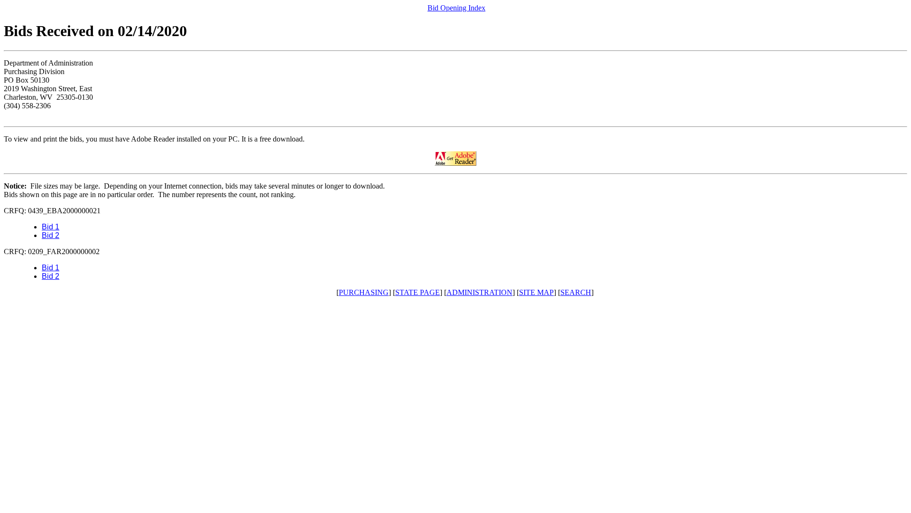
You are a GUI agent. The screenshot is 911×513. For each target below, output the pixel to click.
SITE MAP (536, 292)
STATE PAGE (417, 292)
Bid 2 (50, 235)
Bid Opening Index (456, 8)
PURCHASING (364, 292)
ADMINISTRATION (479, 292)
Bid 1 (50, 227)
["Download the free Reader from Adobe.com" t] (455, 163)
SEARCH (575, 292)
